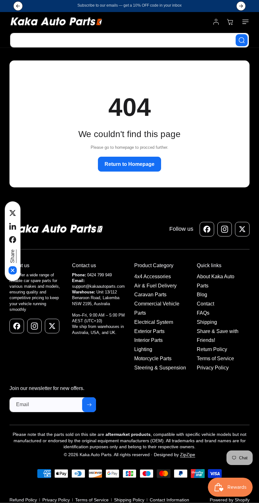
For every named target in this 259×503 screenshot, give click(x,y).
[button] (244, 22)
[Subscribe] (89, 404)
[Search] (242, 40)
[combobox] (129, 40)
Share (12, 256)
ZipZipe (187, 454)
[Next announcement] (241, 6)
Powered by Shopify (230, 499)
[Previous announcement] (18, 6)
